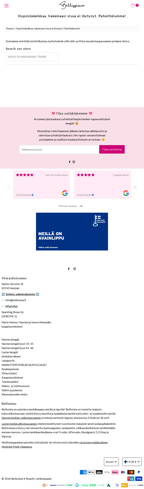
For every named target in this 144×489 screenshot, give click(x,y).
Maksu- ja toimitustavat (16, 386)
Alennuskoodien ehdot (15, 394)
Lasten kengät (10, 352)
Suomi (110, 461)
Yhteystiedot (9, 373)
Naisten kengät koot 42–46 (18, 348)
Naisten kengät (10, 339)
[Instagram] (74, 161)
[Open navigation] (6, 5)
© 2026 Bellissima (12, 478)
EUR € (133, 461)
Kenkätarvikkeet (11, 356)
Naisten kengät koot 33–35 (18, 343)
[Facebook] (69, 161)
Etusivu (10, 28)
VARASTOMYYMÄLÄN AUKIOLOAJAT (24, 364)
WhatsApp (11, 306)
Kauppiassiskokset (12, 377)
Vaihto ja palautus (12, 390)
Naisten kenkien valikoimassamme (21, 417)
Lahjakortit (8, 360)
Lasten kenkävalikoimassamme (19, 423)
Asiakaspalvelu (10, 369)
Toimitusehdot (10, 381)
